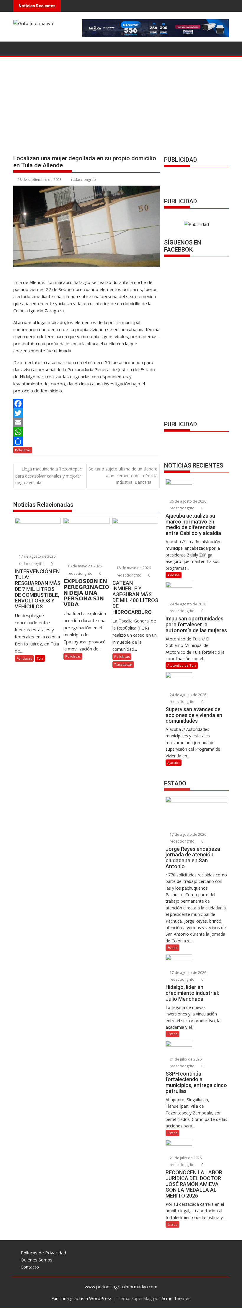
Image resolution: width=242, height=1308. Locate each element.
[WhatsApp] (86, 432)
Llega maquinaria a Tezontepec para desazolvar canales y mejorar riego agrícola (48, 475)
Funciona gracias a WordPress (81, 1298)
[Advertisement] (121, 102)
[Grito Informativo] (19, 47)
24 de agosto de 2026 (187, 604)
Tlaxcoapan (123, 664)
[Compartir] (86, 441)
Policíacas (22, 450)
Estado (172, 947)
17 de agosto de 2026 (36, 556)
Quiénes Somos (37, 1260)
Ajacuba (173, 575)
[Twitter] (86, 413)
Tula (40, 658)
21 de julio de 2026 (185, 1059)
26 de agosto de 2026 (187, 501)
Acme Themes (176, 1298)
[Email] (86, 422)
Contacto (30, 1267)
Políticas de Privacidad (43, 1253)
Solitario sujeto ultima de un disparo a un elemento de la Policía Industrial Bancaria (123, 475)
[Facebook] (86, 403)
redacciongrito (83, 179)
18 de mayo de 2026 (84, 566)
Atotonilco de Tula (181, 665)
